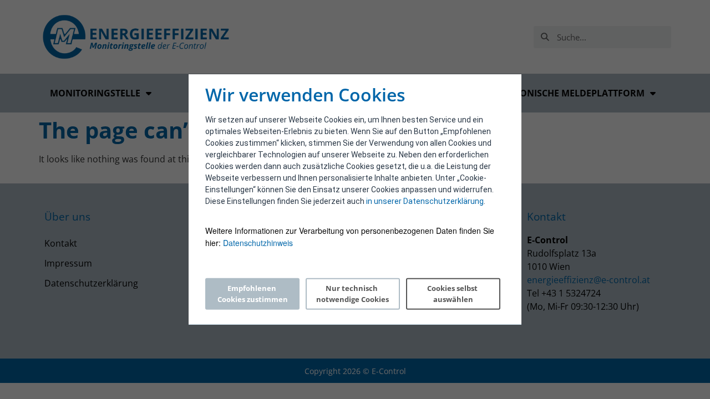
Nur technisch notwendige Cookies (352, 293)
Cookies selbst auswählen (453, 293)
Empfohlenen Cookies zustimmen (252, 293)
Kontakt (60, 243)
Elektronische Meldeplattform (566, 93)
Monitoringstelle (95, 93)
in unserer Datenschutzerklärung (425, 201)
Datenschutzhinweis (258, 242)
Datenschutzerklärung (91, 283)
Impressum (68, 263)
